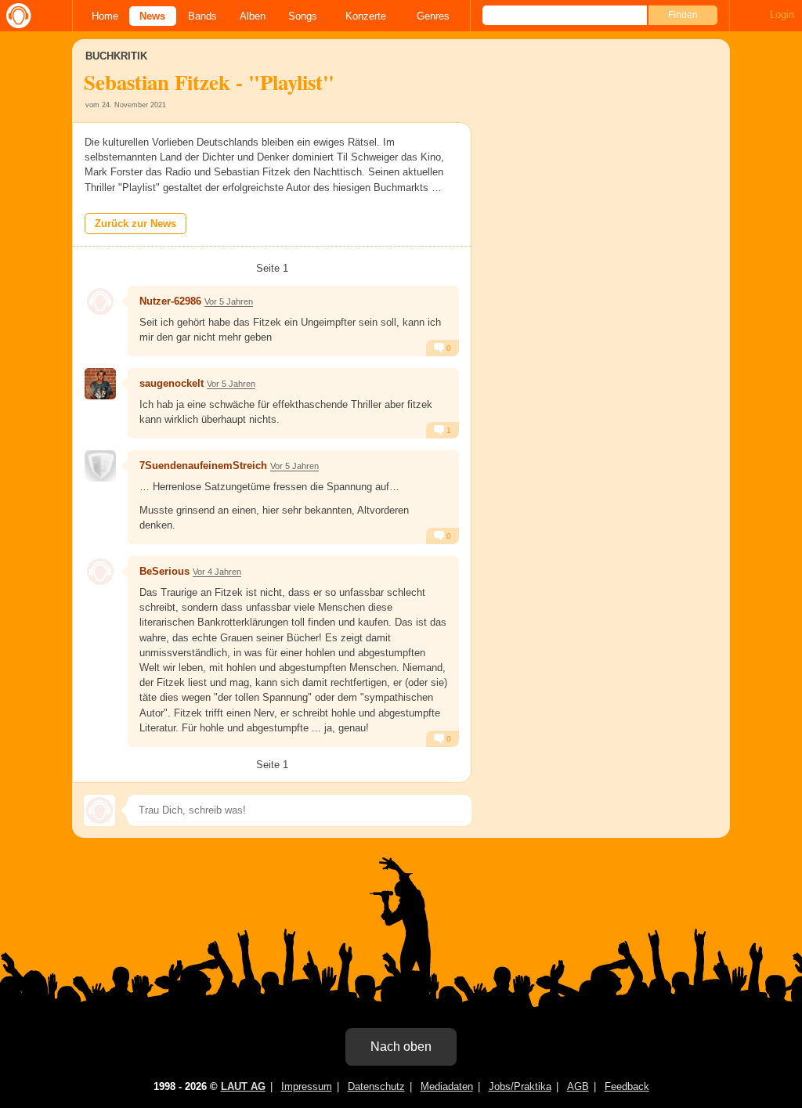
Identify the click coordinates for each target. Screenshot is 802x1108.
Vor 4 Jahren (217, 571)
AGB (578, 1086)
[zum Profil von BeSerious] (100, 571)
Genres (433, 16)
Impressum (306, 1086)
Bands (202, 16)
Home (105, 16)
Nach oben (401, 1046)
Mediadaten (447, 1086)
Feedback (627, 1086)
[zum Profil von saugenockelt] (100, 383)
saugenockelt (171, 383)
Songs (302, 16)
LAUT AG (243, 1086)
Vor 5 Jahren (228, 301)
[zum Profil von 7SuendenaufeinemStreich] (100, 466)
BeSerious (164, 571)
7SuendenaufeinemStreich (203, 465)
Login (782, 14)
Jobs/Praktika (520, 1086)
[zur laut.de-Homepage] (15, 15)
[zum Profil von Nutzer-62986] (100, 301)
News (152, 16)
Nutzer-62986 (170, 301)
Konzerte (365, 16)
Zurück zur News (135, 223)
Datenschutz (376, 1086)
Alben (253, 16)
